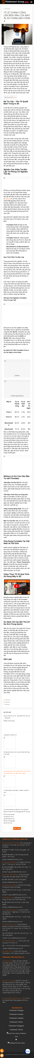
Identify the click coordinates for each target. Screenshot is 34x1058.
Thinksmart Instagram (16, 1026)
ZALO (16, 1036)
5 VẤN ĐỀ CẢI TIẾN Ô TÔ (10, 735)
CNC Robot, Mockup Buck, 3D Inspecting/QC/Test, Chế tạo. (12, 992)
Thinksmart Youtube (16, 1014)
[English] (26, 2)
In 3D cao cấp (25, 989)
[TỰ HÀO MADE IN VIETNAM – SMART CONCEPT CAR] (9, 800)
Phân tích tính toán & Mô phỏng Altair (15, 988)
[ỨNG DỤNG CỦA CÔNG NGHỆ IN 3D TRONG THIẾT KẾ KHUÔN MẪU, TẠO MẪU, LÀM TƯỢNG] (9, 781)
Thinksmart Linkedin (16, 1018)
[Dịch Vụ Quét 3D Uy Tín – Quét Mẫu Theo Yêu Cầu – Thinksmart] (9, 726)
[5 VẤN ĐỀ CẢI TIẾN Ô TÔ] (9, 743)
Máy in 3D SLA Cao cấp (16, 963)
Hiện (15, 97)
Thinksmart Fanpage (16, 1010)
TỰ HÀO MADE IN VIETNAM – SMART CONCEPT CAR (16, 791)
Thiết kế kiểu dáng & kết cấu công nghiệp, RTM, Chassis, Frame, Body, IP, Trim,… (16, 985)
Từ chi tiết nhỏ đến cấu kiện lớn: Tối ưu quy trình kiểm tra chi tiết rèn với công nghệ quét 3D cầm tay (17, 810)
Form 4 (7, 199)
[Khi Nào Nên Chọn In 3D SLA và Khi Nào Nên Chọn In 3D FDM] (9, 762)
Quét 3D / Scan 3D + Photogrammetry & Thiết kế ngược (15, 982)
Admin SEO (7, 702)
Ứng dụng (7, 704)
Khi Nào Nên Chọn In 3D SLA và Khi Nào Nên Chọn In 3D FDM (17, 753)
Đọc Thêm (17, 828)
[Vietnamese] (28, 2)
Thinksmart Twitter (16, 1022)
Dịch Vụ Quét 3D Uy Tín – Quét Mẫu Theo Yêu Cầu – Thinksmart (17, 717)
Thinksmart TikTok (16, 1030)
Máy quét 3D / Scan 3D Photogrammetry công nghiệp (14, 966)
